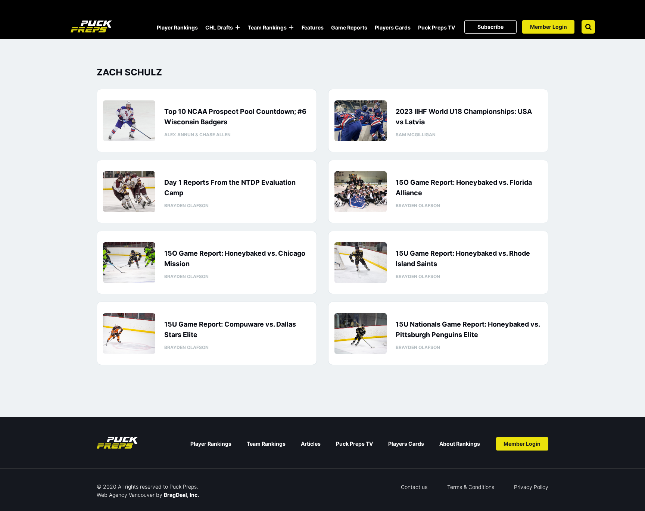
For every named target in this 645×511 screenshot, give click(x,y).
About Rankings (459, 443)
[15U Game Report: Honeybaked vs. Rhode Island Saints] (360, 262)
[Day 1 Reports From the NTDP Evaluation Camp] (129, 191)
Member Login (548, 27)
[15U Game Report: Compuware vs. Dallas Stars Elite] (129, 333)
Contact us (414, 487)
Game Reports (349, 27)
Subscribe (490, 27)
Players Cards (393, 27)
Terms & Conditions (470, 487)
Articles (311, 443)
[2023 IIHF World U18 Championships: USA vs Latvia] (360, 120)
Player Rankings (177, 27)
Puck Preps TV (436, 27)
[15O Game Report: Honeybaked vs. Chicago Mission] (129, 262)
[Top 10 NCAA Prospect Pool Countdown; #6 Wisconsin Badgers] (129, 120)
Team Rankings (267, 27)
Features (313, 27)
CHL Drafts (219, 27)
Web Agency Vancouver (126, 495)
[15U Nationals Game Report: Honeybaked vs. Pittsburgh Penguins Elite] (360, 333)
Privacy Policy (531, 487)
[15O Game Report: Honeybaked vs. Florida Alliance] (360, 191)
